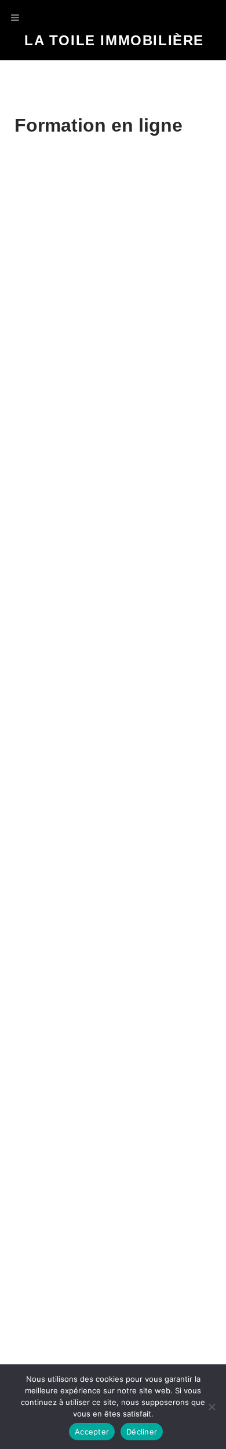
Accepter (92, 1431)
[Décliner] (211, 1406)
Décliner (141, 1431)
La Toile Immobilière (114, 40)
